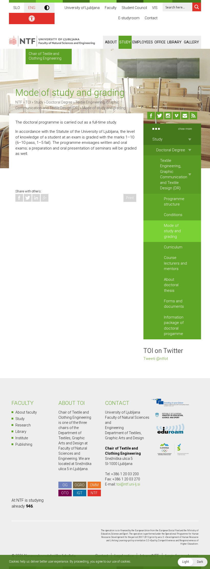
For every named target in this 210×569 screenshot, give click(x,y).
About (111, 42)
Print (130, 197)
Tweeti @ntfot (155, 358)
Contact (151, 18)
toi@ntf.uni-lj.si (128, 484)
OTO (65, 493)
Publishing (23, 444)
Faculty (111, 8)
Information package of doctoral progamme (174, 325)
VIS (155, 8)
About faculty (26, 412)
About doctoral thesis (171, 285)
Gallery (191, 42)
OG (65, 485)
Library (174, 42)
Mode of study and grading (103, 108)
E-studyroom (129, 18)
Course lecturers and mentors (175, 263)
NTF (18, 102)
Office (160, 42)
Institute (21, 438)
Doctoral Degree (59, 102)
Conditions (173, 214)
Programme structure (174, 202)
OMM (94, 485)
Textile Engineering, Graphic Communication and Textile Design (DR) (173, 174)
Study (125, 42)
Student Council (134, 8)
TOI (28, 102)
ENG (31, 8)
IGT (79, 493)
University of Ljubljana (82, 8)
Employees (142, 42)
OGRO (80, 485)
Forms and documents (174, 304)
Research (23, 425)
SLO (16, 8)
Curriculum (173, 247)
